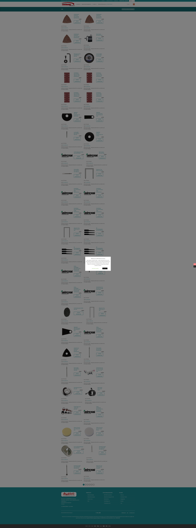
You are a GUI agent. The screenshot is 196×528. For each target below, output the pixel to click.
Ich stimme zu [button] (105, 268)
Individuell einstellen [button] (95, 268)
